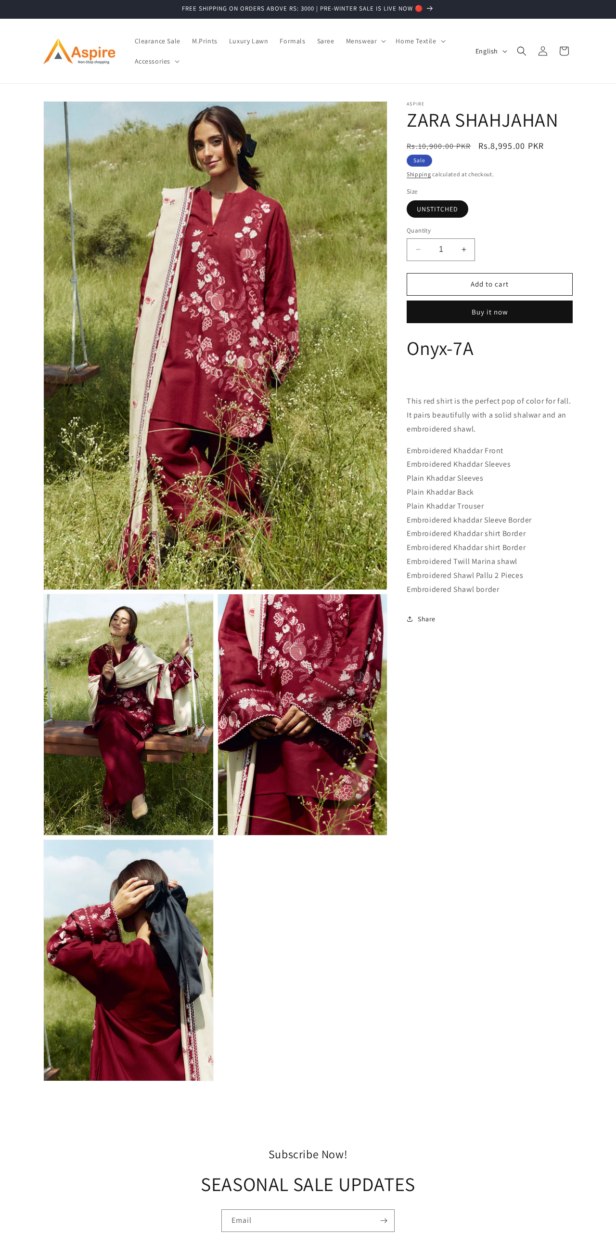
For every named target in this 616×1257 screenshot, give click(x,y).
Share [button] (427, 619)
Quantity (419, 230)
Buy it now (490, 311)
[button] (365, 41)
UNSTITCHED (437, 209)
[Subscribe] (383, 1220)
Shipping (419, 174)
